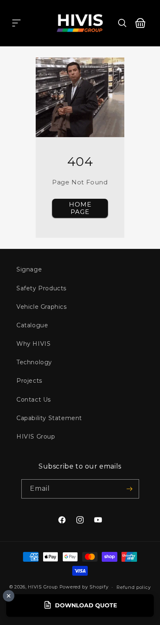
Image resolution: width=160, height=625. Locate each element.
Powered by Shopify (84, 587)
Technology (34, 362)
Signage (29, 269)
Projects (29, 380)
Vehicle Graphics (41, 306)
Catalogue (32, 325)
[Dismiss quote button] (8, 596)
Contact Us (33, 399)
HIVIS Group (35, 436)
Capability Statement (49, 418)
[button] (16, 23)
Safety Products (41, 288)
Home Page (80, 208)
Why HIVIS (33, 343)
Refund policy (134, 587)
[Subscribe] (130, 489)
